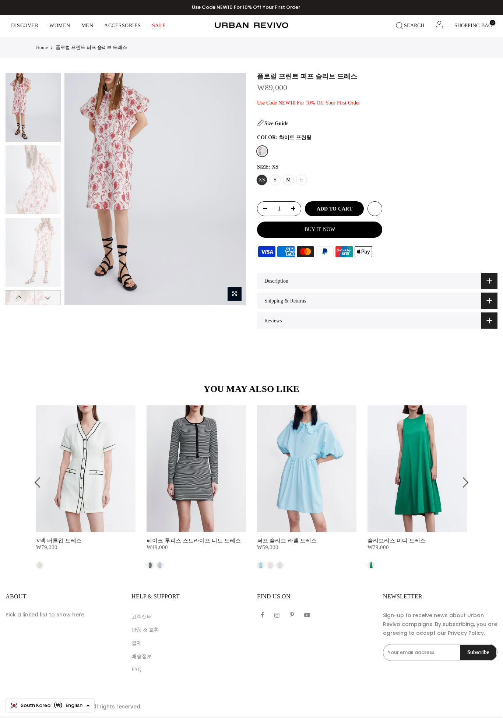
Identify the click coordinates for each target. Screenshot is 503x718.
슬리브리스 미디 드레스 (396, 541)
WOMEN (59, 25)
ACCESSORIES (122, 25)
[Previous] (76, 189)
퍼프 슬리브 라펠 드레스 (287, 541)
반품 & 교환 (145, 630)
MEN (87, 25)
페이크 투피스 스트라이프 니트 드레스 (194, 541)
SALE (159, 25)
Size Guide (276, 123)
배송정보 (141, 656)
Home (42, 47)
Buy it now (320, 229)
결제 (136, 643)
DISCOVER (24, 25)
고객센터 (141, 616)
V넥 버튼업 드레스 (59, 541)
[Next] (233, 189)
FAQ (136, 669)
